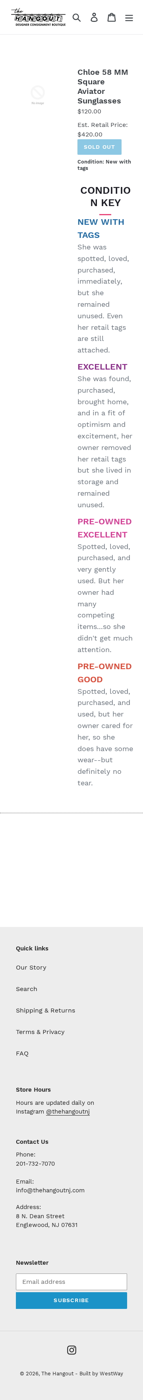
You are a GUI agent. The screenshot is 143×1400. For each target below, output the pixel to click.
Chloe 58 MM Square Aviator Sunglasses (102, 86)
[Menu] (129, 17)
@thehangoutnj (68, 1111)
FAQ (22, 1053)
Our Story (31, 967)
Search (26, 989)
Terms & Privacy (40, 1032)
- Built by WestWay (99, 1374)
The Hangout (58, 1374)
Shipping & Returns (45, 1010)
